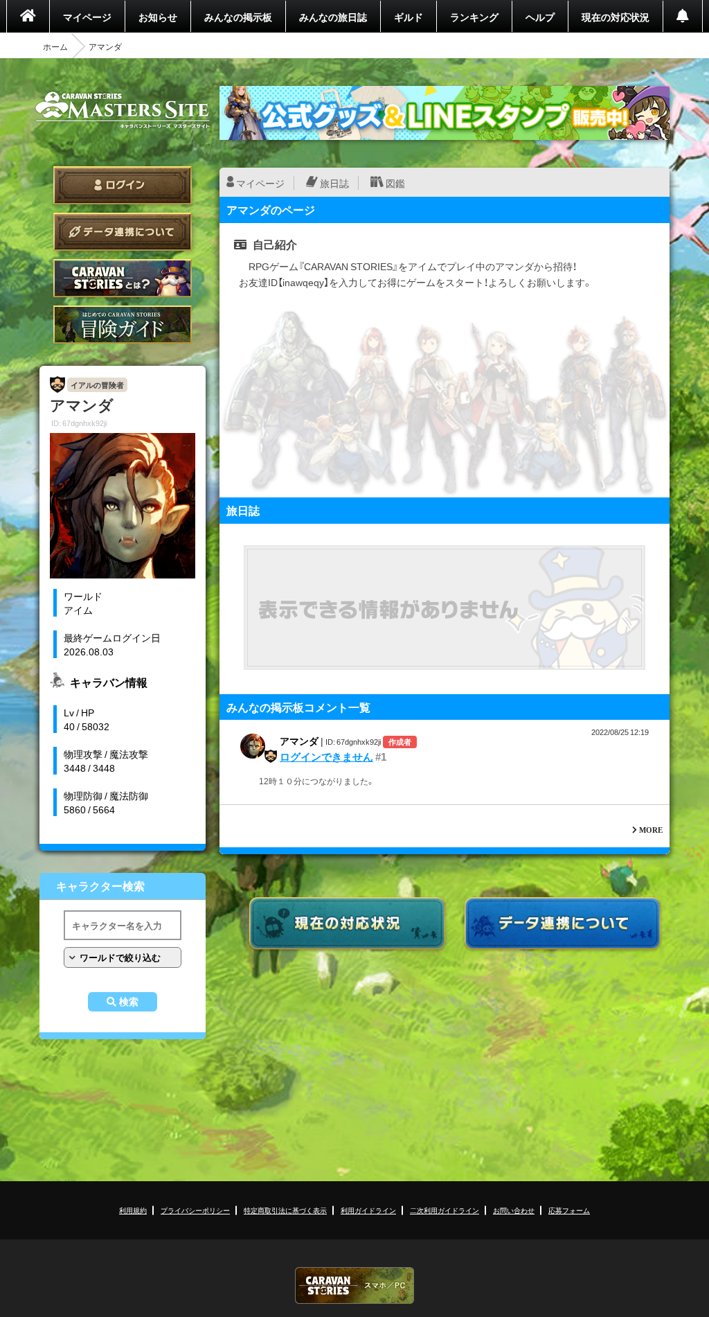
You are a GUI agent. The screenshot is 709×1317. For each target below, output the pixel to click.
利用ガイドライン (368, 1210)
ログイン (122, 185)
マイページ (87, 17)
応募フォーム (569, 1210)
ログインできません (326, 756)
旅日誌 (334, 183)
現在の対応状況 (615, 17)
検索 (128, 1002)
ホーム (55, 46)
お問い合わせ (514, 1210)
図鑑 (395, 183)
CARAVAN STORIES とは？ (122, 278)
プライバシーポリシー (195, 1210)
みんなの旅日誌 (333, 17)
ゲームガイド (122, 325)
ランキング (474, 17)
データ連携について (122, 232)
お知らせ (157, 17)
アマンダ (299, 741)
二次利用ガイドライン (444, 1210)
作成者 (399, 742)
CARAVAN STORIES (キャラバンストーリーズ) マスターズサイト (123, 110)
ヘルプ (540, 17)
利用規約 (133, 1210)
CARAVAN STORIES (354, 1285)
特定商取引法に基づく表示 (285, 1210)
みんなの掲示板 (238, 17)
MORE (651, 829)
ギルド (408, 17)
